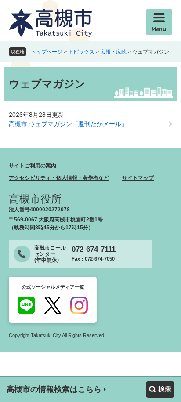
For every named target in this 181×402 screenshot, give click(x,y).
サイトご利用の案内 (32, 166)
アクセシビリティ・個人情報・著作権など (59, 178)
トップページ (46, 52)
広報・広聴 (113, 52)
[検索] (160, 389)
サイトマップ (138, 178)
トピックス (81, 52)
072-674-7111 (94, 249)
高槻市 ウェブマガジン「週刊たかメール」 (68, 123)
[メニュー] (159, 22)
